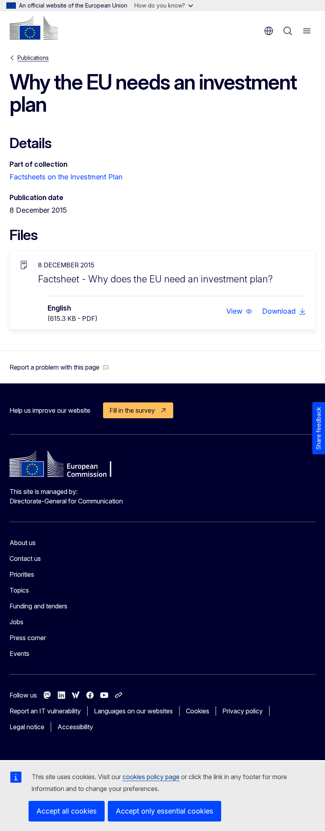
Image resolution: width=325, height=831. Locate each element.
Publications (33, 57)
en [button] (268, 31)
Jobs (16, 622)
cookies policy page (151, 777)
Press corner (28, 638)
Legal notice (27, 727)
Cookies (197, 711)
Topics (19, 590)
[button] (239, 311)
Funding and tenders (38, 606)
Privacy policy (242, 711)
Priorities (22, 574)
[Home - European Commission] (34, 28)
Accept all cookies (66, 811)
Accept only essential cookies (164, 811)
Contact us (25, 558)
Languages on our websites (133, 711)
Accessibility (75, 727)
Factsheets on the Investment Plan (66, 177)
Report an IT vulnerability (45, 711)
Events (19, 654)
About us (23, 543)
